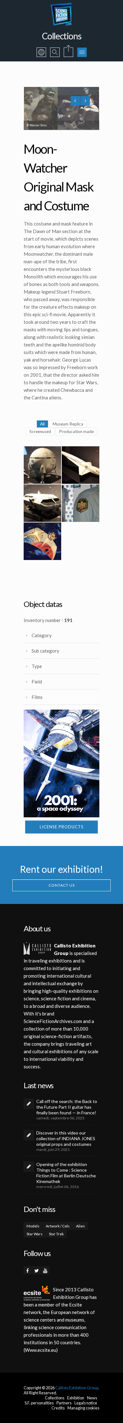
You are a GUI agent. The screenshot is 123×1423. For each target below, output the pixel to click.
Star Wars (34, 1234)
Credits (58, 1407)
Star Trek (56, 1234)
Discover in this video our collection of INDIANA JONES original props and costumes (65, 1138)
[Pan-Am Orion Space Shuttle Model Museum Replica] (80, 465)
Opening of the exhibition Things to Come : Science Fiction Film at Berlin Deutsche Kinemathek (66, 1173)
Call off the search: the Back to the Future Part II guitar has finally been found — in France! (66, 1107)
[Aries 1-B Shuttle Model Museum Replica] (42, 465)
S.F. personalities (39, 1402)
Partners (64, 1402)
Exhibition (75, 1397)
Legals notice (85, 1402)
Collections (54, 1397)
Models (32, 1226)
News (92, 1397)
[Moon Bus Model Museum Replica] (42, 503)
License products (62, 826)
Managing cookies (83, 1407)
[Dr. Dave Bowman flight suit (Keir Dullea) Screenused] (80, 503)
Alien (80, 1226)
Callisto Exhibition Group (76, 1387)
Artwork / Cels (58, 1226)
